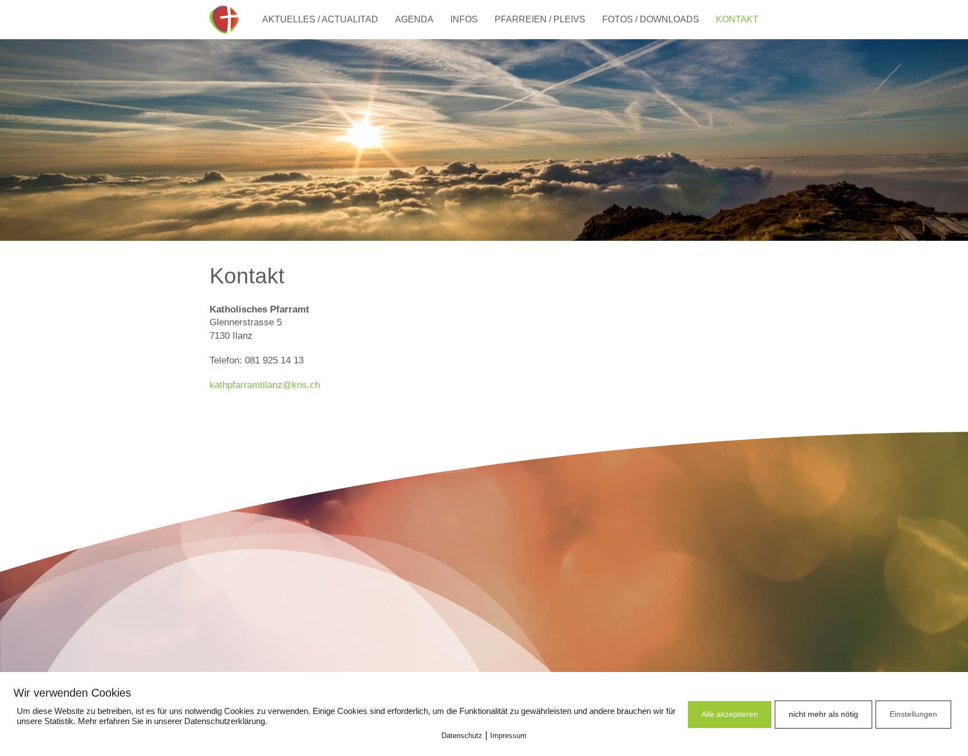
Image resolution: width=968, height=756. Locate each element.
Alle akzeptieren (729, 714)
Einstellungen (913, 714)
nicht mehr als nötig (823, 714)
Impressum (508, 735)
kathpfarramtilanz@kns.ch (265, 385)
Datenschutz (461, 735)
